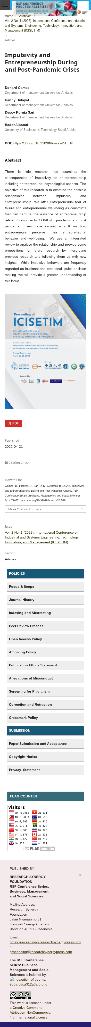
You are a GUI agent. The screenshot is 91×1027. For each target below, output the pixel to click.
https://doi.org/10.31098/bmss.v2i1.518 (43, 143)
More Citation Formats (24, 509)
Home (9, 16)
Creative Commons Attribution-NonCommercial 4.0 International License (30, 1012)
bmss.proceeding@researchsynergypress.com (45, 942)
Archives (25, 16)
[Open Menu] (5, 5)
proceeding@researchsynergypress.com (41, 952)
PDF (15, 423)
